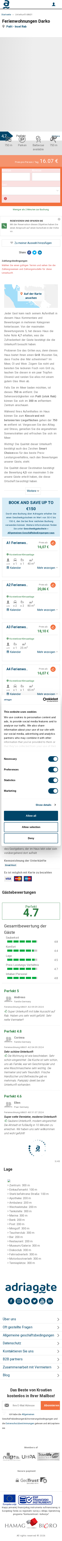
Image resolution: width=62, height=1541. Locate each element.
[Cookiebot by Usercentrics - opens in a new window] (43, 700)
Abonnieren (51, 1405)
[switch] (53, 769)
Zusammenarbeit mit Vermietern (27, 1367)
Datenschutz (12, 1343)
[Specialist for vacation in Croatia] (31, 1288)
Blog (6, 1375)
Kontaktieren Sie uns (18, 1351)
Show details (43, 804)
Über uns (9, 1319)
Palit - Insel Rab (17, 26)
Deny (31, 838)
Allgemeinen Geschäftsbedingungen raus (31, 532)
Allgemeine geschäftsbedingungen (28, 1335)
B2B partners (13, 1359)
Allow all (31, 815)
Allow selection (31, 827)
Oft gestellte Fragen (17, 1327)
